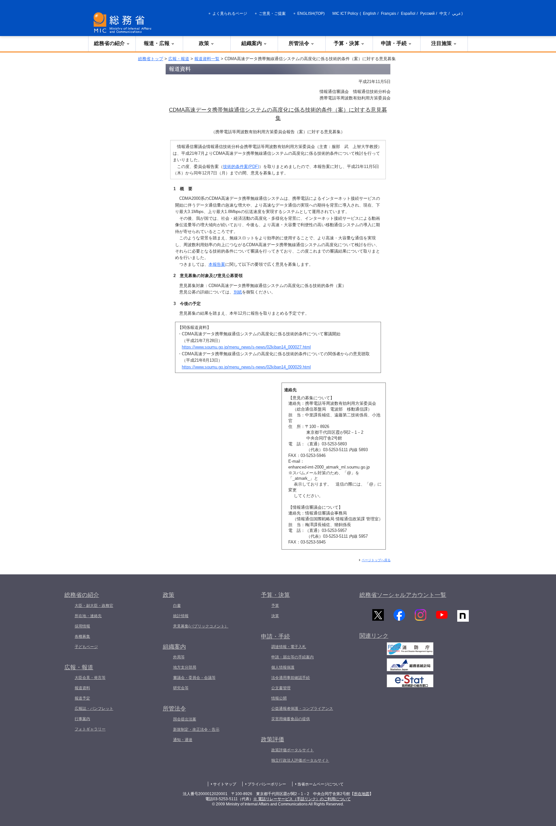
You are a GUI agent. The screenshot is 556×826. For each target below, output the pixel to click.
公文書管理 (281, 688)
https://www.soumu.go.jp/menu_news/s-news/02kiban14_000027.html (246, 347)
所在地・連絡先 (88, 616)
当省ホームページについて (320, 784)
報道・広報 (157, 43)
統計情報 (181, 616)
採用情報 (82, 626)
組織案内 (251, 43)
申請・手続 (394, 43)
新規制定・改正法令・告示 (196, 729)
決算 (275, 616)
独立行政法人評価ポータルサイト (300, 760)
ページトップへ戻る (376, 560)
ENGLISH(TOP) (311, 13)
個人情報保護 (282, 667)
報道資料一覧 (206, 58)
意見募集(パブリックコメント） (200, 626)
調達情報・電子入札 (288, 647)
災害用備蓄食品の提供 (290, 719)
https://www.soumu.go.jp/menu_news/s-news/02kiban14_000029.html (246, 367)
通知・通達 (182, 740)
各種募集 (82, 636)
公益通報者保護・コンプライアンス (302, 708)
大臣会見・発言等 (90, 677)
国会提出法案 (184, 719)
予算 (275, 605)
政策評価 (272, 739)
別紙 (238, 292)
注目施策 (441, 43)
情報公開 (279, 698)
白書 (177, 605)
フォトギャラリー (90, 729)
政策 (204, 43)
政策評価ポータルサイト (292, 750)
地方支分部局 (184, 667)
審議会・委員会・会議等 (194, 677)
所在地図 (361, 794)
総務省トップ (150, 58)
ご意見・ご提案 (272, 13)
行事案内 (82, 719)
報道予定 (82, 698)
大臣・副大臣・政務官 (94, 605)
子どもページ (86, 647)
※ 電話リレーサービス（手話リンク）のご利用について (302, 799)
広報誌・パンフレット (94, 708)
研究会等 (181, 688)
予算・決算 (346, 43)
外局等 (179, 657)
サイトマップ (224, 784)
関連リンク (373, 636)
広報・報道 (178, 58)
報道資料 (82, 688)
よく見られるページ (229, 13)
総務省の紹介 (109, 43)
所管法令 (299, 43)
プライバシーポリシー (266, 784)
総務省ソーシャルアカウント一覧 (402, 595)
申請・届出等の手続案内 (292, 657)
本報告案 (216, 264)
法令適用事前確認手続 (290, 677)
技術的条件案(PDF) (241, 166)
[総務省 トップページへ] (124, 22)
